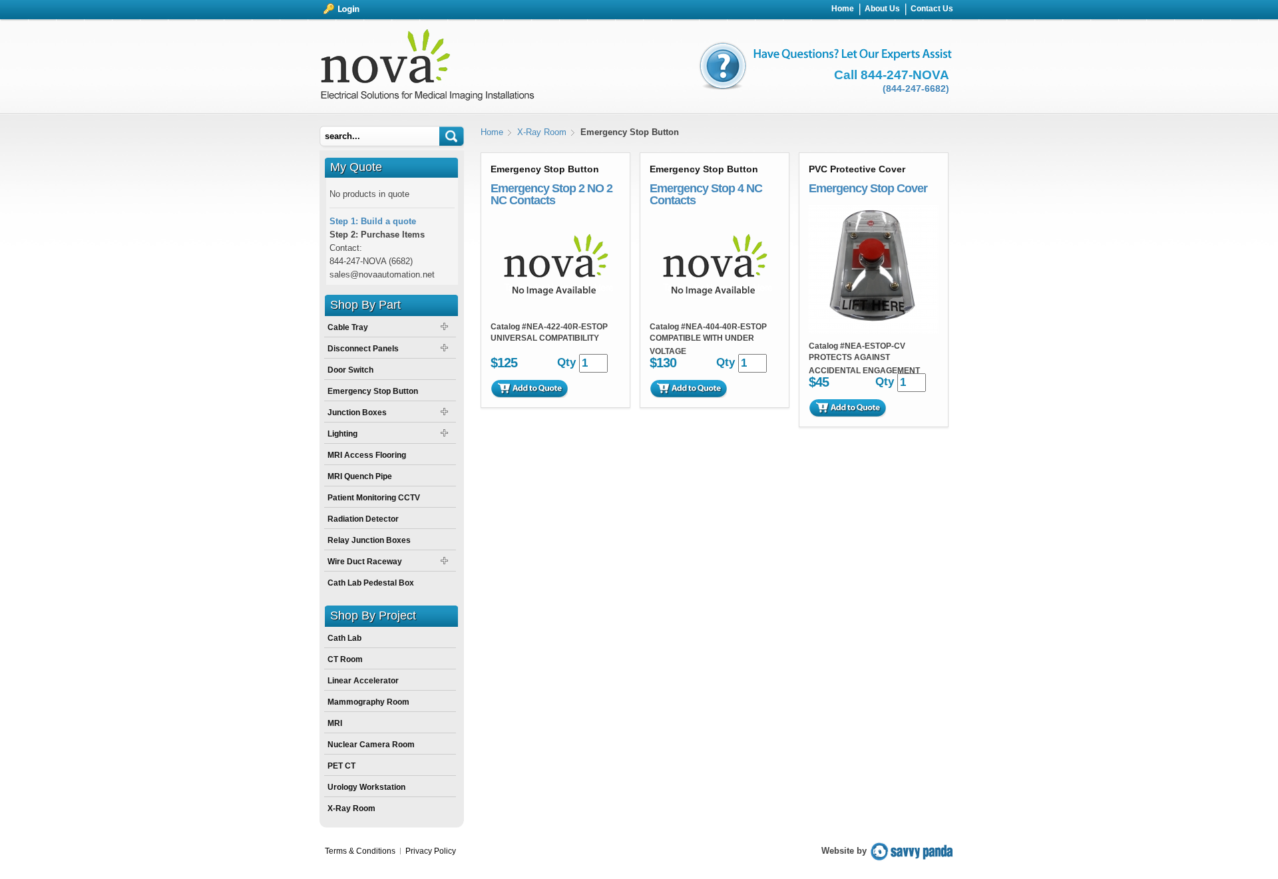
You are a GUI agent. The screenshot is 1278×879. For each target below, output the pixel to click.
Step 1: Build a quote (372, 221)
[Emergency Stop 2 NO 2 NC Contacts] (555, 311)
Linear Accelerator (363, 680)
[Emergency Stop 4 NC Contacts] (714, 311)
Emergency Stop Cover (868, 188)
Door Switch (350, 370)
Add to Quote (529, 388)
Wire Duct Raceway (364, 561)
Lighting (342, 434)
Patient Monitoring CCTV (373, 497)
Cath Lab (344, 638)
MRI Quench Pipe (359, 476)
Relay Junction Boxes (369, 540)
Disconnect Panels (363, 348)
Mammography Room (368, 702)
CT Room (345, 659)
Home (492, 132)
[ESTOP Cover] (874, 330)
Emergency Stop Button (372, 391)
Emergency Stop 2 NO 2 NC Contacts (551, 194)
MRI (334, 723)
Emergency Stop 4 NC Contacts (706, 194)
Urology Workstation (366, 787)
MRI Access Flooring (366, 455)
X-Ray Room (541, 132)
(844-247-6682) (916, 88)
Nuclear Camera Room (371, 744)
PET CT (341, 766)
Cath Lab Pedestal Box (370, 583)
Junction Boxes (357, 412)
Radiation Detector (363, 519)
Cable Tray (347, 327)
